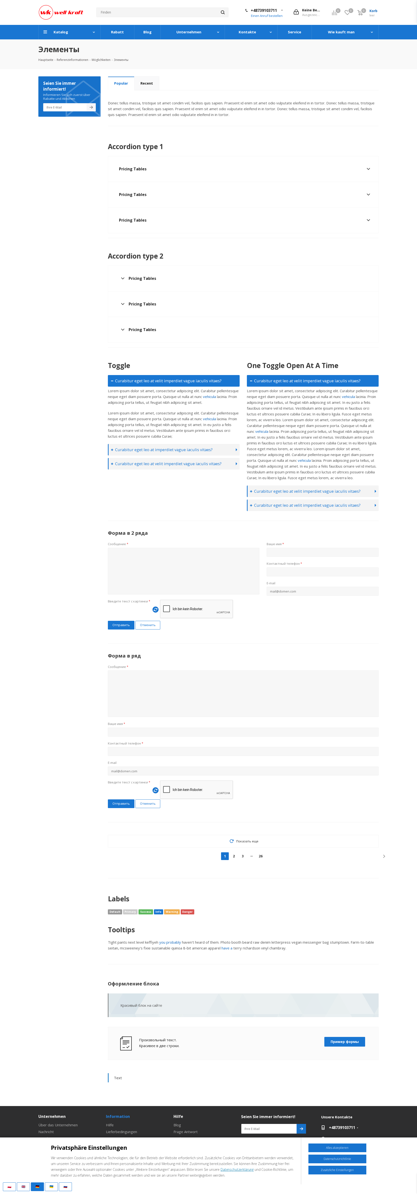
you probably (170, 942)
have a (227, 948)
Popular (121, 83)
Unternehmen (52, 1116)
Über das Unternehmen (58, 1124)
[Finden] (223, 12)
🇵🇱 (9, 1186)
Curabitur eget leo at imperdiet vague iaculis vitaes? (164, 449)
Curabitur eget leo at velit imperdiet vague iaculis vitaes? (168, 381)
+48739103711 (264, 10)
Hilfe (110, 1124)
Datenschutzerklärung (237, 1169)
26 (261, 856)
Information (118, 1116)
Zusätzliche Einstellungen (337, 1170)
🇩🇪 (37, 1186)
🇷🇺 (65, 1186)
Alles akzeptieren (337, 1148)
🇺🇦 (51, 1186)
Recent (146, 83)
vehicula (209, 396)
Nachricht (46, 1131)
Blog (177, 1124)
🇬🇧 (23, 1186)
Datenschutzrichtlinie (337, 1159)
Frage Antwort (186, 1131)
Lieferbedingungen (121, 1131)
